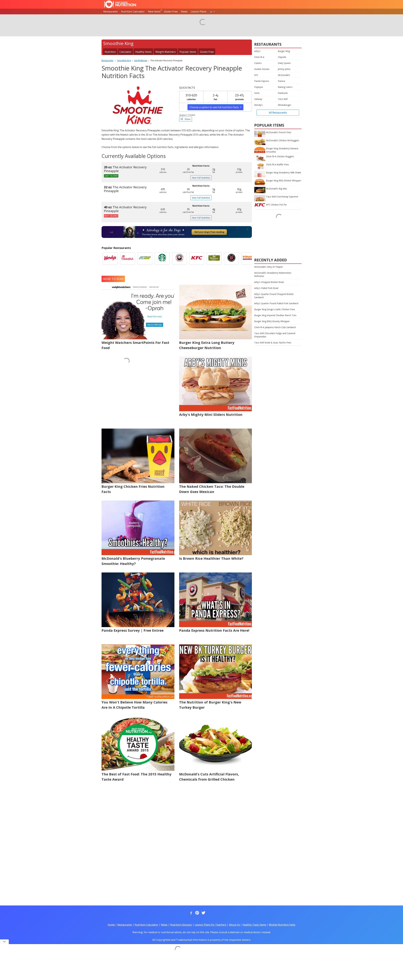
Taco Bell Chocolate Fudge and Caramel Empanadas (274, 335)
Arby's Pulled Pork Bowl (266, 288)
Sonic (257, 92)
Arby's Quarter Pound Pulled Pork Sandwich (276, 303)
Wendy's (258, 104)
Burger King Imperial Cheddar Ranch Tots (275, 315)
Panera (281, 81)
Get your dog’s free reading (209, 232)
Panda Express (261, 81)
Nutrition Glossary (181, 924)
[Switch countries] (212, 11)
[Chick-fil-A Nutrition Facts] (127, 258)
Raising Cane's (285, 86)
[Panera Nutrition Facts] (214, 258)
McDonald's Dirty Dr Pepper (268, 266)
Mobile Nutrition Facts (282, 924)
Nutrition (110, 52)
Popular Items (187, 52)
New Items (154, 11)
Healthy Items (143, 52)
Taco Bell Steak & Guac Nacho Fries (272, 342)
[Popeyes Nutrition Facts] (248, 258)
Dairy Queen (284, 63)
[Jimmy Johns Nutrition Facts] (231, 258)
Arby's (257, 51)
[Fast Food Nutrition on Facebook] (190, 913)
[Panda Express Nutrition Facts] (179, 258)
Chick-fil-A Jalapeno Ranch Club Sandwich (275, 327)
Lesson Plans (198, 11)
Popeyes (258, 86)
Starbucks (283, 92)
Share (186, 119)
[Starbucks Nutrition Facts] (162, 258)
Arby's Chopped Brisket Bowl (269, 282)
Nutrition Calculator (133, 11)
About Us (234, 924)
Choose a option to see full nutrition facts (214, 107)
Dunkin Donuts (262, 69)
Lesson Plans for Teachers (210, 924)
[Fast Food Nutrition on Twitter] (203, 913)
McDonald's (284, 75)
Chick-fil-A (259, 57)
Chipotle (282, 57)
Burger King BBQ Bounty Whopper (272, 321)
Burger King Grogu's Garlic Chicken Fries (274, 309)
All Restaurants (278, 112)
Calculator (125, 52)
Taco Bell (282, 98)
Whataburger (284, 104)
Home (111, 924)
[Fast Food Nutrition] (120, 4)
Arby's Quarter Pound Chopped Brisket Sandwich (274, 296)
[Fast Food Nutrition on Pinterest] (197, 913)
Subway (258, 98)
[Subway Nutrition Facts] (144, 258)
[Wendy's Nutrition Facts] (110, 258)
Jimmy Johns (284, 69)
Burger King (284, 51)
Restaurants (110, 11)
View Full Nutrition (201, 177)
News (184, 11)
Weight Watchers (165, 52)
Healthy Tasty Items (254, 924)
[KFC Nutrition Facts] (196, 258)
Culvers (258, 63)
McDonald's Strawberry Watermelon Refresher (272, 274)
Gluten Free (171, 11)
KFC (256, 75)
